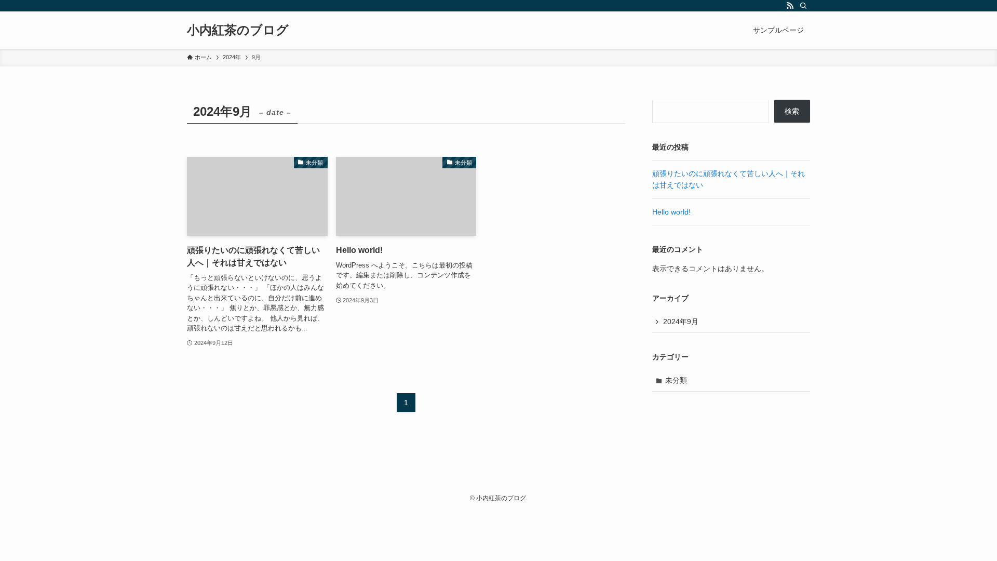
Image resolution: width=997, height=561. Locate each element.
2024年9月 (680, 321)
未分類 (676, 380)
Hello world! (671, 212)
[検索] (803, 5)
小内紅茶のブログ (238, 30)
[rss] (790, 5)
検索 (792, 111)
